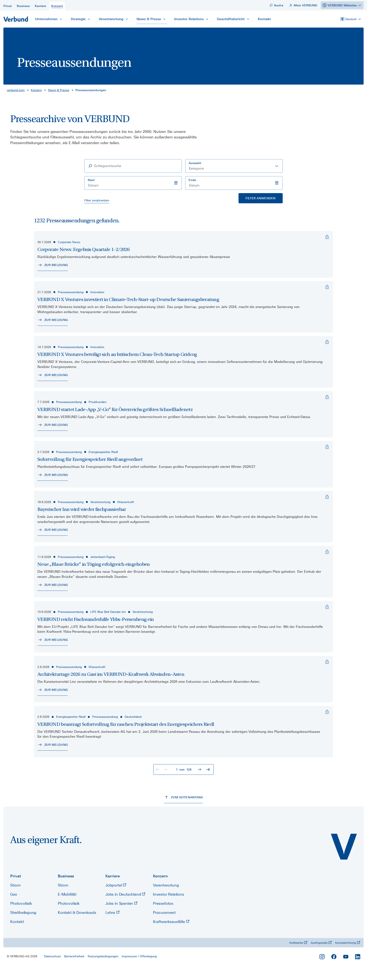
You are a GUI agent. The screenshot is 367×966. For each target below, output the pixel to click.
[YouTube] (345, 956)
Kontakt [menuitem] (264, 19)
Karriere (112, 876)
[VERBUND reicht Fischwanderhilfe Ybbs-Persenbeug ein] (327, 606)
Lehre (110, 912)
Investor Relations (168, 894)
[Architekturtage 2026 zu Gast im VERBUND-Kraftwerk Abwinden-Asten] (327, 661)
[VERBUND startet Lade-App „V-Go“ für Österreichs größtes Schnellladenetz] (327, 397)
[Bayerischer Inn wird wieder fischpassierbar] (327, 496)
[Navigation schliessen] (61, 19)
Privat (15, 876)
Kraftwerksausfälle (169, 921)
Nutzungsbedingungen (103, 956)
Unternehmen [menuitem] (46, 19)
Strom (15, 885)
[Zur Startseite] (15, 19)
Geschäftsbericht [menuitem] (231, 19)
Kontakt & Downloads (77, 912)
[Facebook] (333, 956)
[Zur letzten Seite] (208, 769)
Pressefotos (163, 903)
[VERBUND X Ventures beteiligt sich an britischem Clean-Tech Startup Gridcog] (327, 341)
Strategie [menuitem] (78, 19)
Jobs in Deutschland (123, 894)
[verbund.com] (344, 847)
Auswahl (195, 163)
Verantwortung (166, 885)
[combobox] (234, 166)
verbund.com (16, 90)
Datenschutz (52, 956)
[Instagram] (322, 956)
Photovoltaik (21, 903)
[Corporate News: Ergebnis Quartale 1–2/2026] (327, 237)
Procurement (164, 912)
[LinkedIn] (357, 956)
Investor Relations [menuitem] (189, 19)
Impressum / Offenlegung (139, 956)
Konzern (36, 90)
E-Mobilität (67, 894)
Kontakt (17, 921)
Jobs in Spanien (119, 903)
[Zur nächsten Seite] (200, 769)
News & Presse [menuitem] (149, 19)
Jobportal (114, 885)
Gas (13, 894)
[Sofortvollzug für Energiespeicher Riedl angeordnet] (327, 446)
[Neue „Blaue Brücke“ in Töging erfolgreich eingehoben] (327, 551)
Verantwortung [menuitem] (111, 19)
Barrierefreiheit (74, 956)
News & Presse (58, 90)
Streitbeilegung (23, 912)
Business (66, 876)
